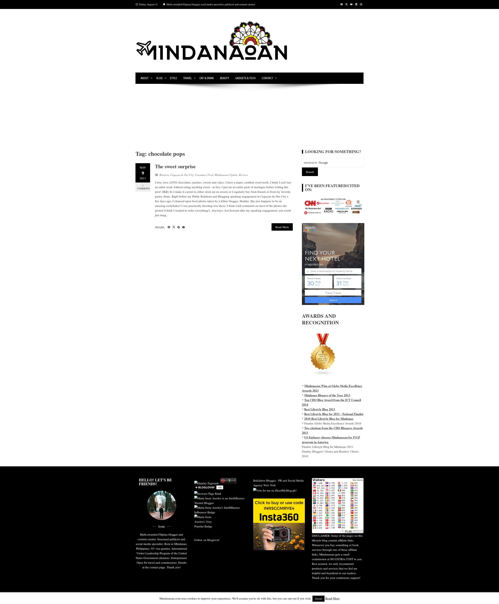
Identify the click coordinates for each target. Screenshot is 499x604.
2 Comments (143, 187)
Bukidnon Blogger (264, 480)
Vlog (159, 78)
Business (164, 175)
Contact (267, 78)
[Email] (183, 227)
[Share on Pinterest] (178, 227)
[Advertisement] (249, 120)
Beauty (224, 78)
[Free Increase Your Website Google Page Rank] (207, 493)
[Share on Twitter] (173, 227)
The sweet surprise (175, 166)
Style (173, 78)
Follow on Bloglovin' (207, 540)
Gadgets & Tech (245, 78)
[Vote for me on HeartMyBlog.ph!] (275, 490)
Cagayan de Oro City (182, 175)
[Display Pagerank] (206, 482)
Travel (187, 78)
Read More (282, 227)
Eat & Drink (207, 78)
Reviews (243, 175)
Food (210, 175)
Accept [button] (318, 598)
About (145, 78)
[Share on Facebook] (168, 227)
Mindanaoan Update (226, 175)
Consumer (200, 175)
